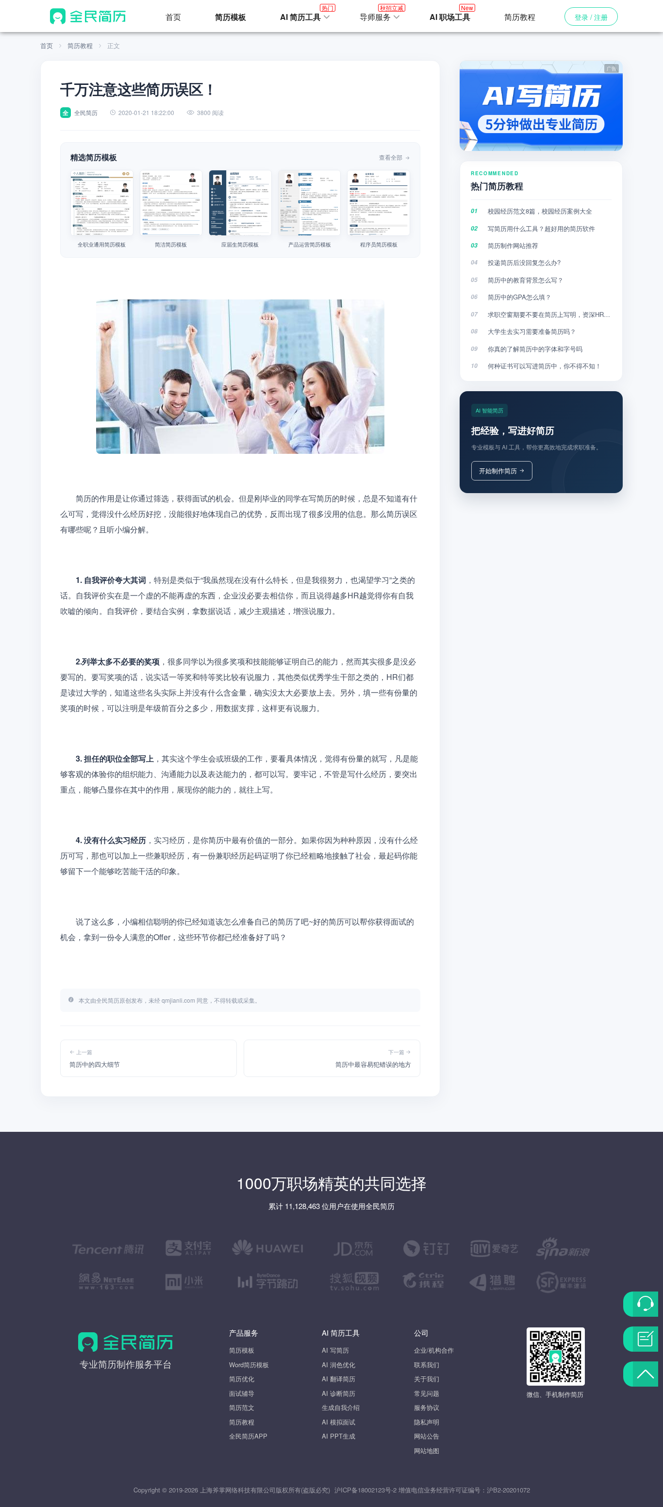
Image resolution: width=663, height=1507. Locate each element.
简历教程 (519, 16)
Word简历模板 (249, 1364)
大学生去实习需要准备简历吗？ (532, 331)
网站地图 (426, 1450)
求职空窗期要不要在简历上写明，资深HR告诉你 (550, 314)
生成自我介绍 (341, 1407)
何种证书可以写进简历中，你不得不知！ (544, 365)
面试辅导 (241, 1393)
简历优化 (241, 1378)
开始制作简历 (498, 470)
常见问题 (426, 1393)
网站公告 (426, 1436)
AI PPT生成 (338, 1436)
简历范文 (241, 1407)
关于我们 (426, 1378)
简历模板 (241, 1350)
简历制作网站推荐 (513, 245)
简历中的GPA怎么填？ (519, 296)
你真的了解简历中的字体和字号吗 (535, 348)
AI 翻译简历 (338, 1378)
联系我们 (426, 1364)
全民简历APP (248, 1436)
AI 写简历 (335, 1350)
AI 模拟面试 (338, 1421)
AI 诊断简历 (338, 1393)
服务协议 (426, 1407)
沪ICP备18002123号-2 (365, 1489)
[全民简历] (88, 16)
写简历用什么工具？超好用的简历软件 (541, 228)
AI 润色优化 (338, 1364)
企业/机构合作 (434, 1350)
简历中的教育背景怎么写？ (526, 279)
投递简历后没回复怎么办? (524, 262)
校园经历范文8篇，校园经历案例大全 (540, 210)
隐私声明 (426, 1421)
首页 (173, 16)
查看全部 (391, 157)
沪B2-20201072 (508, 1489)
